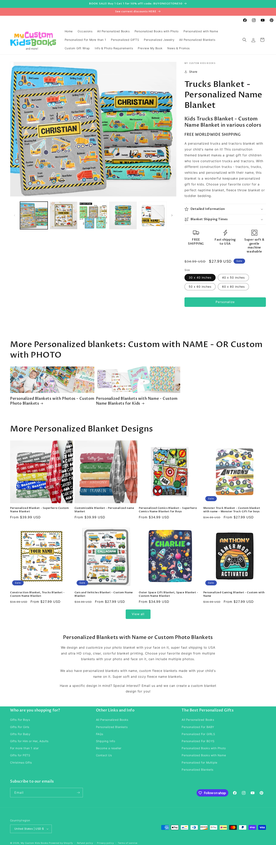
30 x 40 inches (200, 277)
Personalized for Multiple (199, 762)
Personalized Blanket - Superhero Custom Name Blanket (39, 509)
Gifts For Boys (20, 719)
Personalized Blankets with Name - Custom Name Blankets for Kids (137, 401)
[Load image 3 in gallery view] (93, 215)
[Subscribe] (78, 792)
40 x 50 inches (233, 277)
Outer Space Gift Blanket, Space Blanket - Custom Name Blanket (168, 594)
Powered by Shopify (61, 843)
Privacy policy (105, 843)
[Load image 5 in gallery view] (152, 215)
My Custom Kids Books (34, 843)
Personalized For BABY (198, 727)
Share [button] (193, 71)
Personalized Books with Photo (204, 748)
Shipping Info (105, 741)
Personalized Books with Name (204, 755)
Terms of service (127, 843)
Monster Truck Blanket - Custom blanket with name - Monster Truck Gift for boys (231, 509)
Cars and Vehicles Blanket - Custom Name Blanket (104, 594)
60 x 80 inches (233, 286)
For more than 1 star (24, 748)
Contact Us (104, 755)
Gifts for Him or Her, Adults (29, 741)
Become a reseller (108, 748)
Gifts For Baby (20, 734)
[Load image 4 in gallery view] (123, 215)
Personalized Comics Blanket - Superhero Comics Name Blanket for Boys (168, 509)
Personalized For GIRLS (198, 734)
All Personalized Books (112, 719)
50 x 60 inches (200, 286)
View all (138, 614)
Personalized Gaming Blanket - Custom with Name (234, 594)
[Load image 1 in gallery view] (34, 215)
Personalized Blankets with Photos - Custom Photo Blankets (52, 401)
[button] (244, 39)
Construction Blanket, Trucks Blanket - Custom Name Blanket (37, 594)
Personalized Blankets (112, 727)
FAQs (99, 734)
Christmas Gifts (21, 762)
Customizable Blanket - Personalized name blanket (104, 509)
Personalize (225, 302)
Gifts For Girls (19, 727)
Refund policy (85, 843)
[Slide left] (14, 215)
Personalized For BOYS (198, 741)
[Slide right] (171, 215)
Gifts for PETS (20, 755)
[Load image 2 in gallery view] (63, 215)
